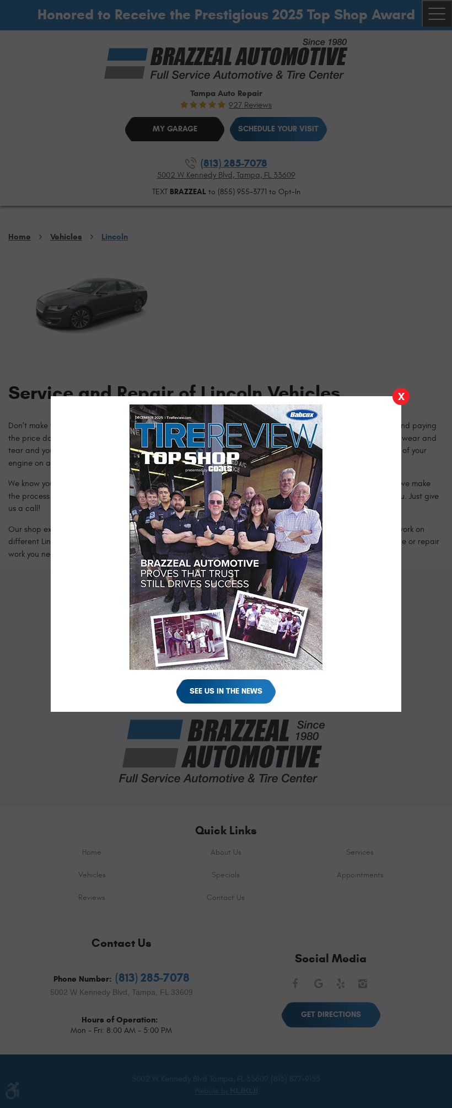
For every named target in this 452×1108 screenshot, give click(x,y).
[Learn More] (226, 673)
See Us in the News (226, 691)
